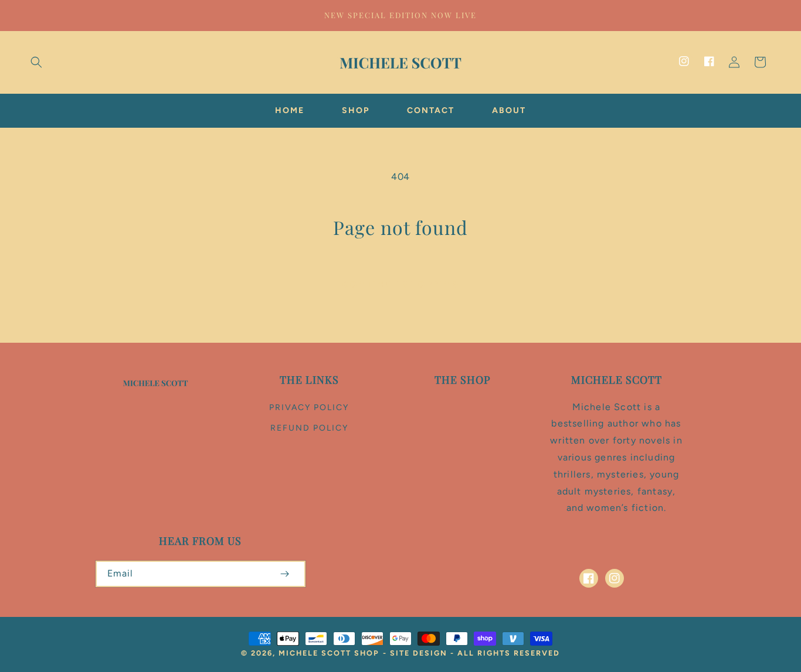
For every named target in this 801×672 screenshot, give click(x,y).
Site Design (418, 653)
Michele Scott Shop (329, 653)
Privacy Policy (309, 407)
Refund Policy (309, 428)
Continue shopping (400, 284)
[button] (36, 62)
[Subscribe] (285, 574)
